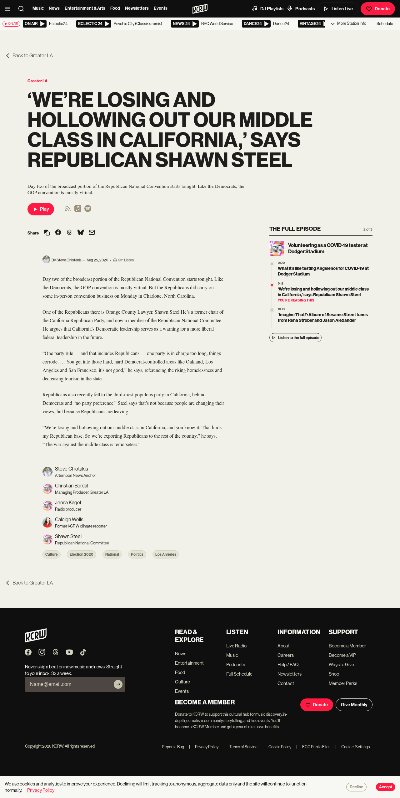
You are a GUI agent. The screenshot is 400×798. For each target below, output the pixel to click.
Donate (382, 9)
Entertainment (189, 663)
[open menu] (9, 9)
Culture (51, 554)
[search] (23, 9)
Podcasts (305, 9)
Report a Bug (173, 746)
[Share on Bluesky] (81, 233)
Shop (334, 674)
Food (115, 8)
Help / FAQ (288, 664)
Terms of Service (240, 746)
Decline (356, 787)
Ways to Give (341, 664)
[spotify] (88, 211)
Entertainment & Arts (85, 8)
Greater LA (38, 81)
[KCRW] (36, 640)
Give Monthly (354, 705)
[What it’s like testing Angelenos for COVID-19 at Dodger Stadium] (272, 264)
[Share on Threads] (69, 233)
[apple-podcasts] (78, 211)
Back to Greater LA (32, 56)
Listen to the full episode (298, 337)
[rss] (68, 211)
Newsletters (137, 8)
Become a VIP (342, 655)
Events (161, 8)
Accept (385, 787)
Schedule (385, 23)
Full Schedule (239, 674)
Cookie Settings (355, 746)
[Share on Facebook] (58, 233)
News (54, 8)
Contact (286, 683)
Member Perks (343, 683)
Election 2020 (81, 554)
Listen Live (342, 9)
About (284, 645)
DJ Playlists (271, 9)
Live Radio (236, 645)
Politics (137, 554)
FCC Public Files (313, 746)
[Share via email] (92, 233)
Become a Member (347, 645)
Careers (286, 655)
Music (38, 8)
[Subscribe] (118, 684)
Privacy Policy (203, 746)
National (112, 554)
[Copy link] (47, 233)
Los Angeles (165, 554)
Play (44, 209)
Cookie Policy (276, 746)
